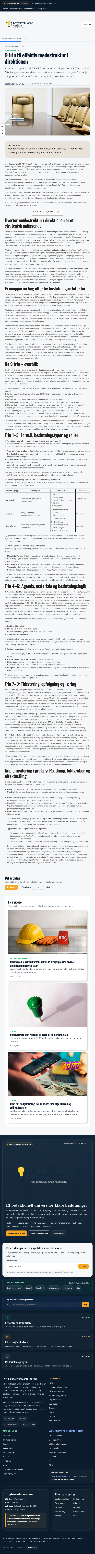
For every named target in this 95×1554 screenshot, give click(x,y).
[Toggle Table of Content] (58, 212)
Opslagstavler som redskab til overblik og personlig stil (39, 1035)
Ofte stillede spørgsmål (12, 1469)
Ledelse (76, 1507)
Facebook (26, 887)
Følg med (43, 9)
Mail (48, 887)
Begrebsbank (9, 1418)
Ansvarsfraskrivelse (57, 1452)
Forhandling (78, 1499)
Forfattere (6, 1461)
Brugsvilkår (54, 1448)
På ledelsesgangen (13, 51)
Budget (29, 1288)
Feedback (40, 1288)
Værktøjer (22, 1418)
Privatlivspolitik (16, 9)
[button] (2, 130)
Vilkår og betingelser (58, 1444)
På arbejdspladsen (18, 959)
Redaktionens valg (11, 1424)
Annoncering (8, 1452)
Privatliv (5, 1547)
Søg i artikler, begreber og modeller (19, 1300)
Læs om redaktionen (39, 1233)
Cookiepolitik (54, 1440)
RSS (51, 1465)
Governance (60, 1503)
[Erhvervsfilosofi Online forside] (47, 1174)
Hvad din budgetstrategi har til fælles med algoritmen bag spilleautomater (40, 1105)
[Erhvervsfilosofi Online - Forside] (41, 24)
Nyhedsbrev (29, 9)
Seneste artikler (29, 1424)
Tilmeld (83, 1266)
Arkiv (4, 1465)
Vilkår (13, 1547)
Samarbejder (8, 1448)
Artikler (15, 46)
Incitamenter (54, 1288)
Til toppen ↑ (32, 1547)
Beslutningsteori (62, 1499)
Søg (85, 1305)
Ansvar (58, 1516)
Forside (5, 9)
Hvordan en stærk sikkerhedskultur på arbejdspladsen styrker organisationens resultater (42, 963)
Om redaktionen (9, 1440)
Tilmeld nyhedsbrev (16, 1233)
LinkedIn (11, 887)
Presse (5, 1456)
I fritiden (14, 1032)
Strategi (58, 1507)
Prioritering (67, 1288)
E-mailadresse (11, 1261)
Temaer (52, 1408)
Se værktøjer (58, 1233)
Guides (52, 1416)
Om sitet (6, 1435)
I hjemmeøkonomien (58, 1387)
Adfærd (76, 1503)
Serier (51, 1412)
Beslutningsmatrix (14, 1288)
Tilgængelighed (9, 1473)
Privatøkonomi (79, 1511)
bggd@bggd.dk (64, 1476)
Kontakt (5, 1444)
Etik (78, 1288)
